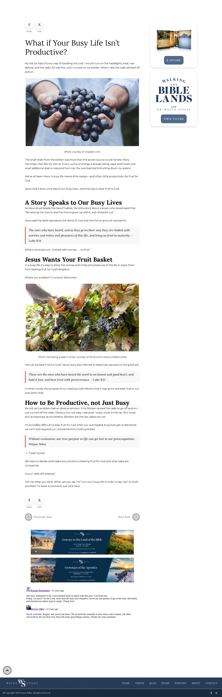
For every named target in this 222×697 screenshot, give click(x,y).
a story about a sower (96, 208)
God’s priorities (86, 429)
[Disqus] (82, 623)
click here (74, 486)
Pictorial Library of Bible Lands (109, 357)
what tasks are (56, 461)
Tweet (37, 453)
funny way (51, 63)
